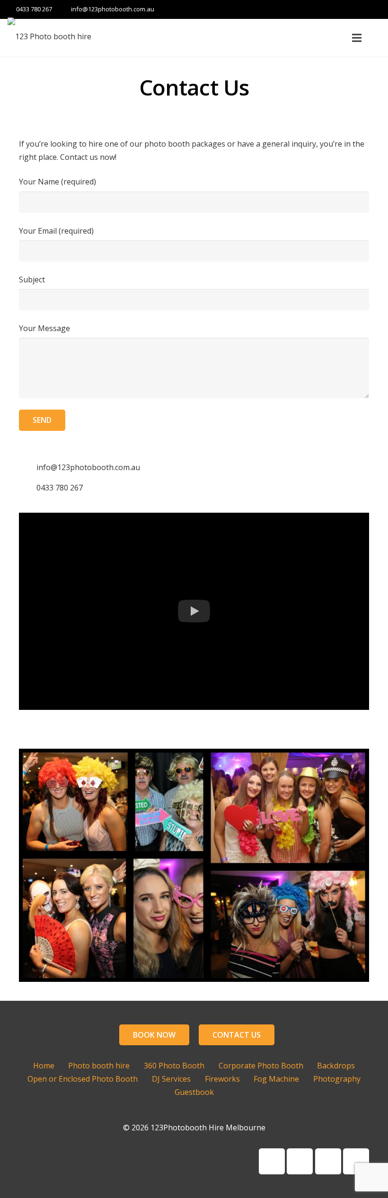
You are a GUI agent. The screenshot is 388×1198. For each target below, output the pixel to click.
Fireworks (222, 1079)
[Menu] (357, 38)
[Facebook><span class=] (272, 1161)
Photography (337, 1079)
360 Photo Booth (174, 1065)
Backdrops (336, 1065)
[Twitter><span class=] (356, 1161)
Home (43, 1065)
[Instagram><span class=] (328, 1161)
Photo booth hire (99, 1065)
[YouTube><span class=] (300, 1161)
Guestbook (194, 1092)
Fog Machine (276, 1079)
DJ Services (171, 1079)
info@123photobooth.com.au (112, 9)
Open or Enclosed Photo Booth (82, 1079)
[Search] (377, 38)
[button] (194, 611)
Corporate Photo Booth (261, 1065)
